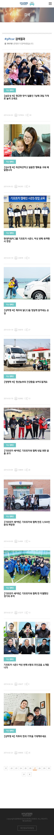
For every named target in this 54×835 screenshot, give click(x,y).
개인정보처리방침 (27, 828)
